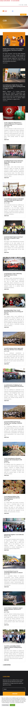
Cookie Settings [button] (5, 705)
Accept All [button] (12, 705)
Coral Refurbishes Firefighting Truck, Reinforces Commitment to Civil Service (14, 385)
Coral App (23, 14)
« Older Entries (7, 664)
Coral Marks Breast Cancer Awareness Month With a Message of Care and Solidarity (13, 162)
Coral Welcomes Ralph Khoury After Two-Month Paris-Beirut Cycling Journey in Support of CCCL (14, 86)
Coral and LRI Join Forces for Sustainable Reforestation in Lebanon (13, 572)
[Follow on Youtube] (26, 5)
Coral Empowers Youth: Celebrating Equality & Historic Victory (13, 274)
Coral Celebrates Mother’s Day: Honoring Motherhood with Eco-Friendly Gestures (12, 498)
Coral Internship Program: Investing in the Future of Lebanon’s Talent (13, 237)
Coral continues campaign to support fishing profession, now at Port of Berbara (13, 609)
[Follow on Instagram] (21, 5)
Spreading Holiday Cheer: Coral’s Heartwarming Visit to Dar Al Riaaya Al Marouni (13, 312)
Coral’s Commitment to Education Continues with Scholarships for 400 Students (13, 460)
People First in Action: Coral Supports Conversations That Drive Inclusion (13, 49)
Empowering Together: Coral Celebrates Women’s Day (14, 535)
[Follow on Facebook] (19, 5)
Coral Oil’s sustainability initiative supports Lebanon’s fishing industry (13, 646)
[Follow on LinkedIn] (22, 5)
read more (5, 63)
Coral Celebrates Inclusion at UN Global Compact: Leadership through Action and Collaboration (14, 200)
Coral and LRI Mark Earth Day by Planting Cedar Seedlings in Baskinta (13, 422)
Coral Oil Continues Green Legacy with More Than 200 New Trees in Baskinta (13, 349)
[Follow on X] (24, 5)
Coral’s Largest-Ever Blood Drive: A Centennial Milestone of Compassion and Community (13, 124)
